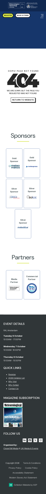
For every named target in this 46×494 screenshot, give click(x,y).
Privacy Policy (15, 468)
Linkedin (24, 440)
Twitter (35, 440)
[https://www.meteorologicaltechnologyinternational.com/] (14, 290)
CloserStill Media (10, 448)
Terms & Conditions (31, 463)
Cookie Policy (31, 468)
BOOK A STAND (23, 15)
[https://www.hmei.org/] (31, 293)
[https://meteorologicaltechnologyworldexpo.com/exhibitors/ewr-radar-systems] (14, 198)
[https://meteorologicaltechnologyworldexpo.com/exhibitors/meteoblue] (23, 228)
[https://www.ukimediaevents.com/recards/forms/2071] (12, 426)
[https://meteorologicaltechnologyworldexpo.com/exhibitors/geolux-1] (31, 198)
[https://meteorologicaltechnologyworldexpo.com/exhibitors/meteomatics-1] (14, 168)
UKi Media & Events (29, 448)
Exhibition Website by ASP (25, 485)
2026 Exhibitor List (16, 378)
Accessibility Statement (23, 473)
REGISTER (8, 15)
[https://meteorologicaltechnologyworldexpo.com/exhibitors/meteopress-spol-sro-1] (31, 168)
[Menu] (42, 15)
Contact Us (13, 388)
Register (12, 374)
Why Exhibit (13, 385)
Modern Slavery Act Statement (23, 477)
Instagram (41, 440)
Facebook (30, 440)
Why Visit (12, 381)
